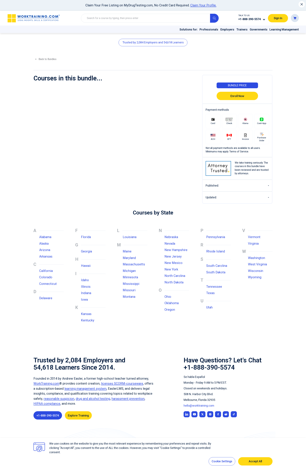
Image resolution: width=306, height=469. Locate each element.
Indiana (86, 293)
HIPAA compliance (46, 403)
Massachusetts (134, 264)
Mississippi (131, 284)
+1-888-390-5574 (249, 19)
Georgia (86, 251)
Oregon (169, 309)
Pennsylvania (215, 237)
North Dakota (173, 282)
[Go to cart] (295, 18)
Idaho (85, 280)
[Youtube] (194, 414)
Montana (129, 297)
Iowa (84, 299)
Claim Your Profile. (203, 5)
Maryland (129, 258)
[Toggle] (264, 19)
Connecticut (48, 284)
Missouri (129, 290)
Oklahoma (171, 303)
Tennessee (214, 287)
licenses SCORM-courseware (122, 383)
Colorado (45, 277)
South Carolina (216, 266)
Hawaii (86, 266)
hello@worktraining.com (199, 405)
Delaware (45, 298)
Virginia (253, 243)
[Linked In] (187, 414)
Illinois (86, 287)
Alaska (44, 243)
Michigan (129, 271)
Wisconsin (255, 271)
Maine (127, 251)
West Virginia (257, 264)
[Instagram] (210, 414)
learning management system (85, 388)
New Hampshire (175, 250)
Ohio (167, 297)
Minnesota (130, 277)
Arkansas (45, 256)
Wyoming (254, 277)
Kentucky (87, 320)
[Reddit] (226, 414)
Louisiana (129, 237)
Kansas (86, 314)
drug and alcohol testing (93, 399)
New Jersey (173, 256)
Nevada (169, 243)
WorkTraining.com (46, 383)
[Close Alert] (302, 4)
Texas (210, 293)
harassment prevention (128, 399)
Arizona (44, 250)
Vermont (254, 237)
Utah (209, 307)
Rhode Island (215, 251)
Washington (256, 258)
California (46, 271)
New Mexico (173, 263)
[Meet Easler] (202, 414)
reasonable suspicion (59, 399)
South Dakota (215, 272)
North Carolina (174, 276)
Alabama (45, 237)
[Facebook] (218, 414)
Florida (86, 237)
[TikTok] (234, 414)
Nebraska (171, 237)
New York (171, 269)
